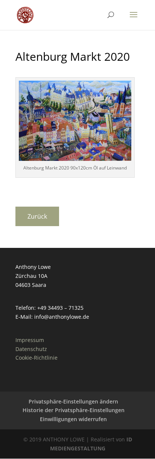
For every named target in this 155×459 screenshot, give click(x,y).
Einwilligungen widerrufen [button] (73, 419)
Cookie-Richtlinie (36, 357)
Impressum (29, 340)
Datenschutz (31, 348)
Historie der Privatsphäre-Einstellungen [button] (74, 410)
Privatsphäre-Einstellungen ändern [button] (73, 401)
